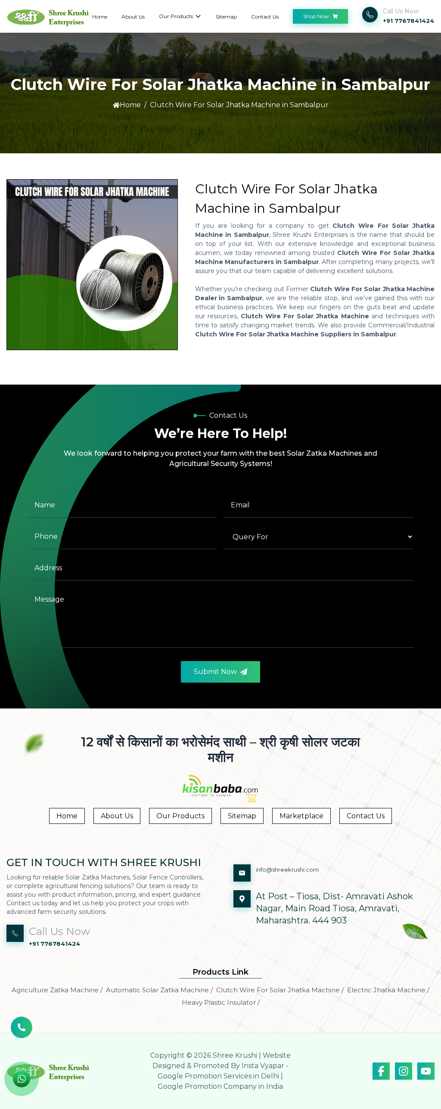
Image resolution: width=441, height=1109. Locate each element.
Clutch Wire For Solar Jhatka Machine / (280, 990)
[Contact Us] (21, 1032)
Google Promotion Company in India (220, 1086)
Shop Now (316, 16)
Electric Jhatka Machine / (388, 990)
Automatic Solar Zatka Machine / (159, 990)
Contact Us (265, 16)
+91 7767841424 (408, 20)
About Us (133, 16)
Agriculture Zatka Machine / (57, 990)
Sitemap (226, 16)
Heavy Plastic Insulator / (221, 1002)
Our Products (176, 16)
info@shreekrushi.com (287, 869)
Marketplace (301, 816)
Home (99, 16)
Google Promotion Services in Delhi (218, 1076)
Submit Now (215, 672)
